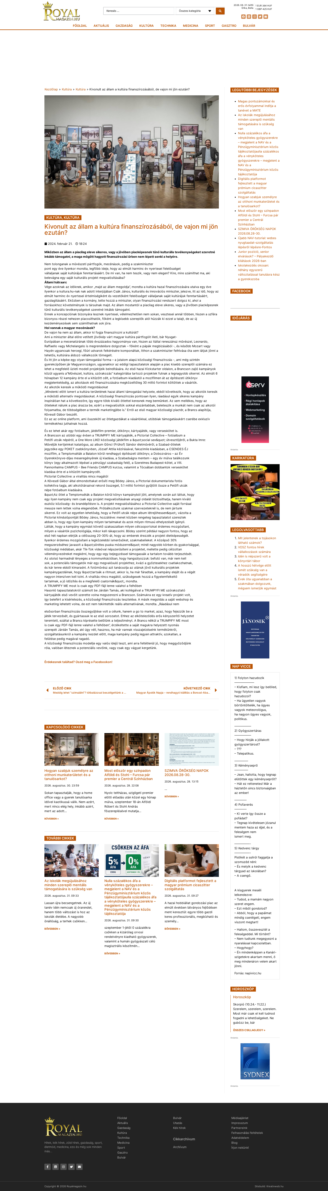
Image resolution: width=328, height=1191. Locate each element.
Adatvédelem (240, 1138)
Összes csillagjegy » (249, 1030)
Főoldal (80, 26)
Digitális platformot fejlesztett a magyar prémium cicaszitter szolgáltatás (190, 885)
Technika (168, 26)
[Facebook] (243, 16)
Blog (234, 1142)
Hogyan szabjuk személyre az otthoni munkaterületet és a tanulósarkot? (68, 775)
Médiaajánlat (239, 1118)
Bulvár (249, 26)
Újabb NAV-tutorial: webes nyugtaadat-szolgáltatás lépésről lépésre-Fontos (257, 242)
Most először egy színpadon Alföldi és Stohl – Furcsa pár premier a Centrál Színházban (128, 775)
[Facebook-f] (47, 1167)
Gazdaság (124, 26)
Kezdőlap (51, 89)
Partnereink (239, 1128)
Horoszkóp (242, 997)
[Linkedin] (249, 16)
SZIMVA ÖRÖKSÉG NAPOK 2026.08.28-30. (187, 773)
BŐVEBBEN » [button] (51, 819)
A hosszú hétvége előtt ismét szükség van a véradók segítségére (254, 569)
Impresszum (239, 1123)
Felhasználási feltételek (247, 1133)
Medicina (190, 26)
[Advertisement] (164, 58)
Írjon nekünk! (240, 1147)
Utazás (177, 1123)
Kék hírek (179, 1128)
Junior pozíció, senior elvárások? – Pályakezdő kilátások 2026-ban (256, 256)
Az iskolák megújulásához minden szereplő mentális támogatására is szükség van (68, 885)
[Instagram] (254, 16)
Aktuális (101, 26)
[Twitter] (260, 16)
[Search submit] (220, 11)
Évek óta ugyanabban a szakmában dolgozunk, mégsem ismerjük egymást (257, 583)
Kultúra (146, 26)
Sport (210, 26)
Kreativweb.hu (275, 1186)
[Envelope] (265, 16)
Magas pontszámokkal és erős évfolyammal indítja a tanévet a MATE (257, 105)
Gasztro (229, 26)
